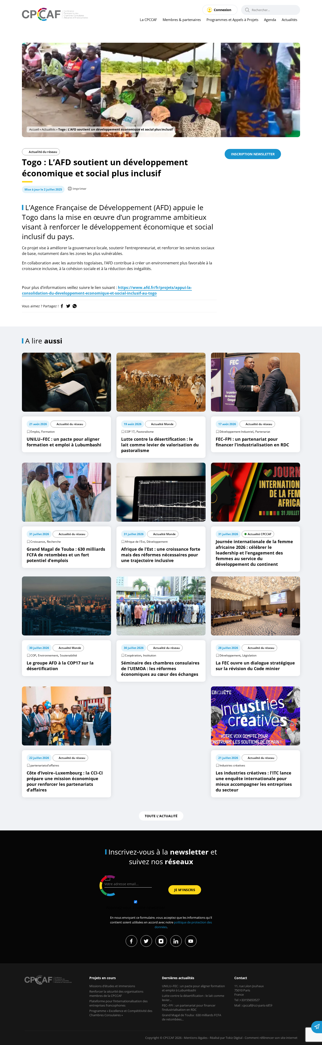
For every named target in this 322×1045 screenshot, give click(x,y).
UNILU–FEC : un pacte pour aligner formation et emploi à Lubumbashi (193, 988)
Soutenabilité (68, 655)
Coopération (133, 655)
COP (33, 655)
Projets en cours (102, 978)
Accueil (34, 129)
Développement (157, 542)
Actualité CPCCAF (259, 534)
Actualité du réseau (42, 152)
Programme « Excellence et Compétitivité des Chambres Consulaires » (120, 1013)
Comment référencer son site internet (271, 1038)
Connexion (222, 10)
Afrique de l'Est (135, 542)
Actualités (289, 19)
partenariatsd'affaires (44, 765)
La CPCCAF (148, 19)
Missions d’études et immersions (112, 986)
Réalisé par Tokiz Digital (226, 1038)
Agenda (270, 19)
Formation (48, 432)
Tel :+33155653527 (247, 1000)
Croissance (37, 542)
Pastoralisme (145, 432)
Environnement (48, 655)
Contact (240, 978)
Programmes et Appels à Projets (232, 19)
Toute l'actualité (161, 816)
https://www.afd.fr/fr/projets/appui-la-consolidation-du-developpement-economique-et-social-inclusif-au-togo (107, 290)
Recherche (54, 542)
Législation (249, 655)
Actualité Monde (162, 424)
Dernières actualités (178, 978)
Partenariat (262, 432)
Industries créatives (232, 765)
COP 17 (130, 432)
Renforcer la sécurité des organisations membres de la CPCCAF (116, 993)
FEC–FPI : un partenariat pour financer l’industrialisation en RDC (188, 1007)
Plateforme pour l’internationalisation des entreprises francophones (118, 1003)
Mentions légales (195, 1038)
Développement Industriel (236, 432)
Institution (149, 655)
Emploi (34, 432)
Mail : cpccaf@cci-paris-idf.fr (253, 1005)
